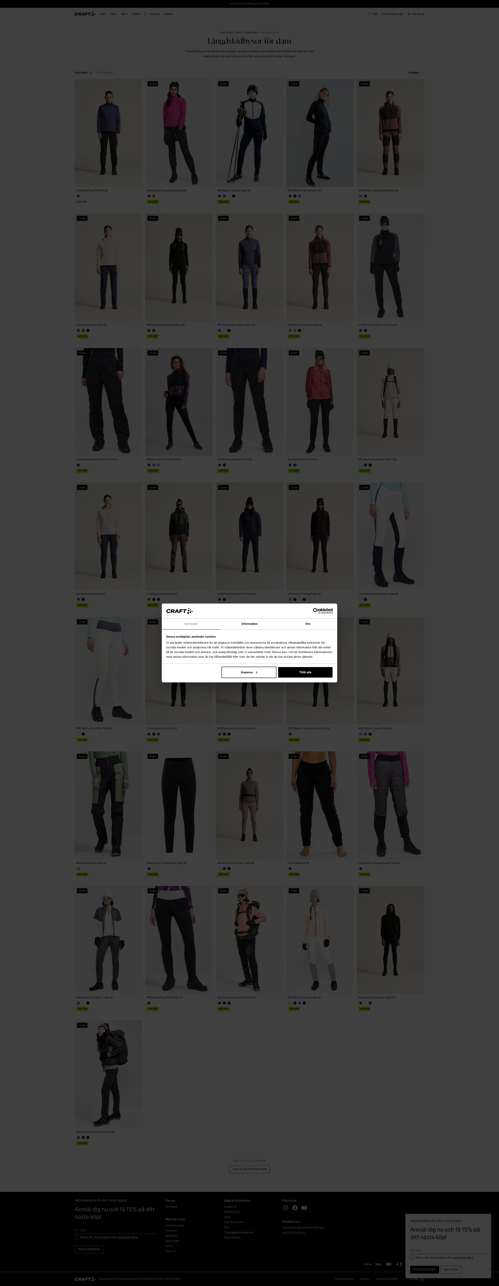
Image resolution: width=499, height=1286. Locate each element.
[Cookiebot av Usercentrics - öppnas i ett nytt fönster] (316, 611)
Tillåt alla (305, 672)
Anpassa (247, 672)
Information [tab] (249, 623)
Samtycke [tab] (191, 623)
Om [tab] (307, 623)
